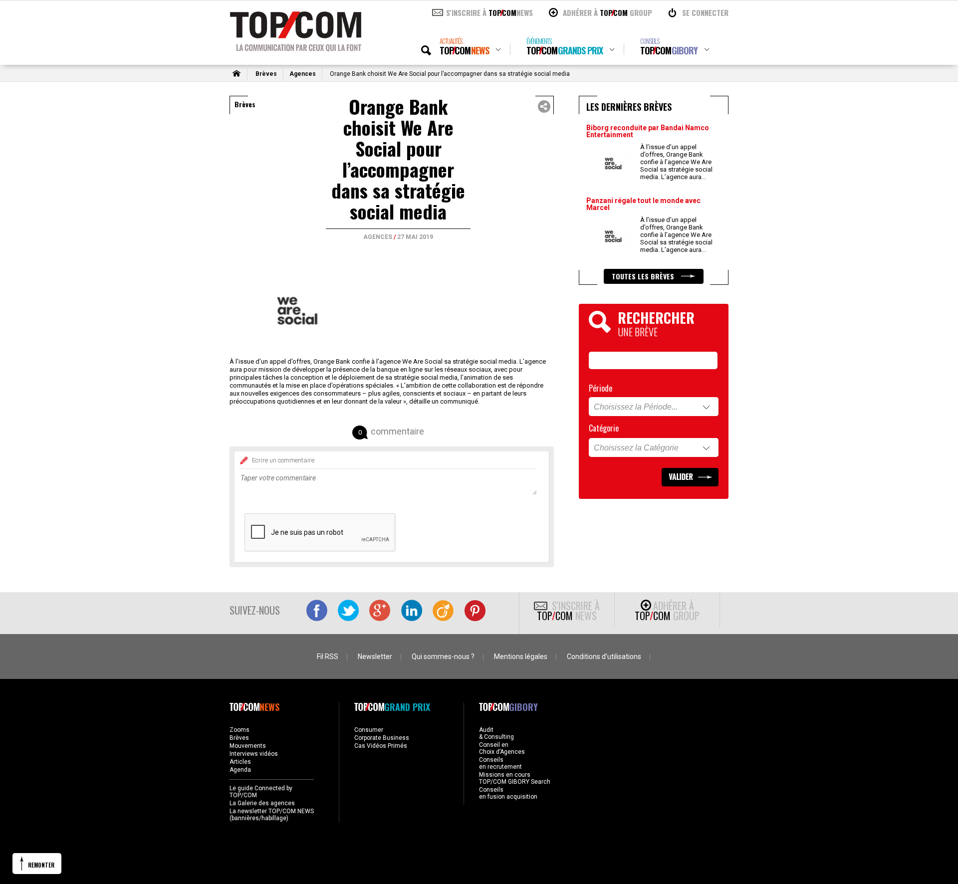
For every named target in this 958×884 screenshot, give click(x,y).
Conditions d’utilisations (604, 656)
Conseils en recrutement (500, 763)
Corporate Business (381, 737)
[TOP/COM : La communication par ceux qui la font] (296, 47)
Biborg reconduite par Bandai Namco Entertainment (647, 131)
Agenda (240, 769)
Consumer (368, 729)
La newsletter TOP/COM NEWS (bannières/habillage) (272, 815)
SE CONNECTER (705, 12)
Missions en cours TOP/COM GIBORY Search (514, 778)
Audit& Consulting (496, 733)
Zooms (239, 729)
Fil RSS (327, 656)
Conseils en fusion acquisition (508, 793)
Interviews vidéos (254, 753)
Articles (240, 761)
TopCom (464, 46)
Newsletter (375, 656)
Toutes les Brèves (644, 276)
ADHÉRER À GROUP (607, 12)
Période (600, 388)
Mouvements (248, 745)
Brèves (266, 73)
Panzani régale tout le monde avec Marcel (643, 204)
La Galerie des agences (262, 803)
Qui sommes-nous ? (443, 656)
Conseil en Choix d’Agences (502, 748)
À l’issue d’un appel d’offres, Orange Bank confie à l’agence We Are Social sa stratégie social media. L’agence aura (676, 162)
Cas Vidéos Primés (380, 745)
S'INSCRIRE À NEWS (489, 12)
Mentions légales (520, 656)
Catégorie (604, 428)
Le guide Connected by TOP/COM (261, 792)
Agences (302, 73)
